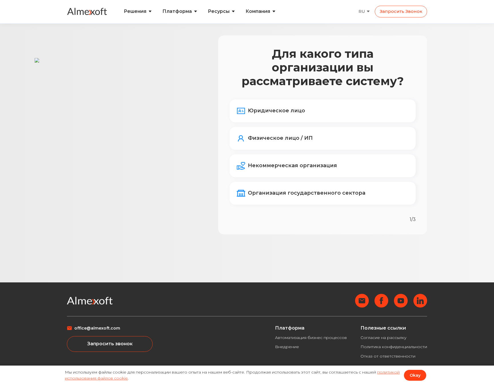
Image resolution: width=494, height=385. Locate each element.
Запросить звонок (401, 11)
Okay (415, 375)
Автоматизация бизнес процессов (311, 337)
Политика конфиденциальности (393, 346)
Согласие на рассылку (383, 337)
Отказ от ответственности (387, 356)
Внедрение (287, 346)
